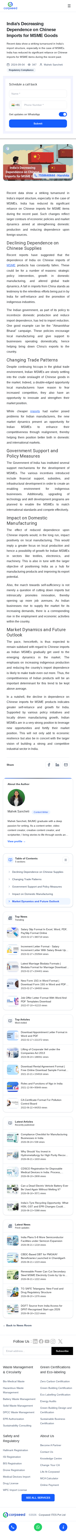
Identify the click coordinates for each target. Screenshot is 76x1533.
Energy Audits (48, 1401)
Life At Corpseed (50, 1471)
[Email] (65, 764)
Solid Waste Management (18, 1405)
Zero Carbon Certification (55, 1381)
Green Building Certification (56, 1387)
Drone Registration (14, 1470)
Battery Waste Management (19, 1399)
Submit (38, 123)
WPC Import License (15, 1489)
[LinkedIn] (57, 764)
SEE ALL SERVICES (38, 1497)
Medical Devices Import (16, 1476)
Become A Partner (50, 1445)
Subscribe (62, 1350)
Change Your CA (50, 1465)
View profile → (17, 841)
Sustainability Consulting (17, 1425)
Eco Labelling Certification (55, 1394)
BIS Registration (12, 1463)
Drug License (10, 1483)
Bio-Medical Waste (14, 1381)
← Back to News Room (17, 1325)
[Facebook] (48, 764)
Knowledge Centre (51, 1458)
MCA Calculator (49, 1478)
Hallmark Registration (15, 1450)
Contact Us (46, 1451)
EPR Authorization (13, 1418)
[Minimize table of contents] (65, 860)
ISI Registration (12, 1456)
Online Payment (49, 1484)
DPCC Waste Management (18, 1412)
